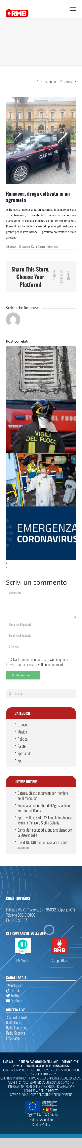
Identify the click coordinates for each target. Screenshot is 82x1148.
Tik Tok (15, 990)
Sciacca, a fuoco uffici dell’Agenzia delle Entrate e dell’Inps (44, 807)
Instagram (16, 985)
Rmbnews (12, 246)
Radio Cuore (14, 1022)
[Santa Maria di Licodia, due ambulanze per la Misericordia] (41, 456)
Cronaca (41, 246)
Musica (22, 731)
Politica (22, 738)
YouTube (16, 1001)
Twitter (15, 995)
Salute (22, 746)
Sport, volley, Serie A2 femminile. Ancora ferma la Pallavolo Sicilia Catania (44, 820)
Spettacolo (24, 753)
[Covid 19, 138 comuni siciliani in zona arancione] (41, 509)
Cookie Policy (41, 1124)
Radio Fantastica (16, 1028)
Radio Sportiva (15, 1033)
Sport (21, 760)
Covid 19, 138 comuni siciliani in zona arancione (42, 844)
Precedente (48, 81)
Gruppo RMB (59, 960)
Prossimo (66, 81)
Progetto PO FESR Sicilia (41, 1114)
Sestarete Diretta (17, 1017)
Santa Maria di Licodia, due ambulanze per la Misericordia (45, 832)
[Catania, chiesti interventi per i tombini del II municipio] (41, 349)
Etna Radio (13, 1038)
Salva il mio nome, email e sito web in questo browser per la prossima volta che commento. (37, 661)
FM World (22, 960)
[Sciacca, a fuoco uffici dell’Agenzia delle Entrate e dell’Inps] (41, 402)
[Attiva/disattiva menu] (73, 9)
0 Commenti (52, 246)
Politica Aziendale (41, 1119)
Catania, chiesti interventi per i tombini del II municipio (43, 795)
